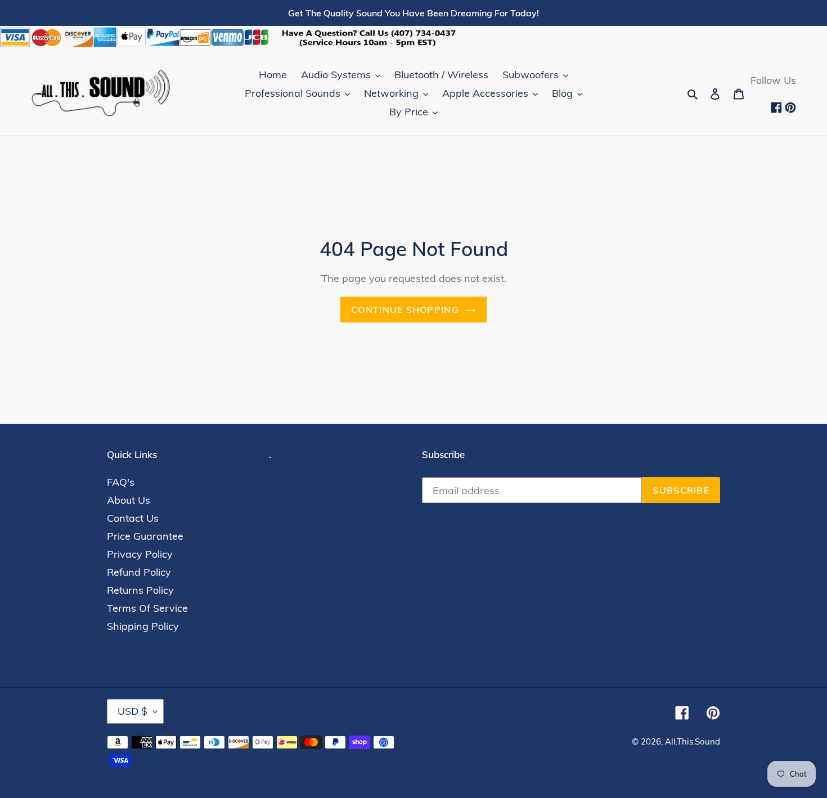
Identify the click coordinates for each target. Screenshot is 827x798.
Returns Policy (140, 590)
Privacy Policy (140, 554)
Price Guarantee (145, 536)
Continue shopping (405, 309)
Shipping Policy (143, 626)
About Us (128, 500)
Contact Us (133, 518)
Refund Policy (139, 572)
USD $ (132, 711)
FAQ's (120, 482)
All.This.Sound (692, 741)
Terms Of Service (147, 608)
